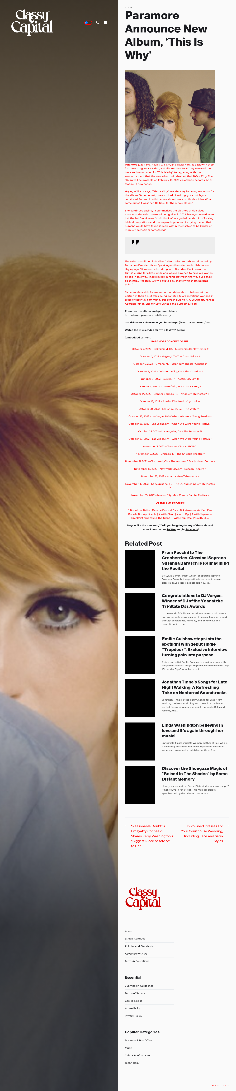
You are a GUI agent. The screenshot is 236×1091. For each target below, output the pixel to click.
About (129, 931)
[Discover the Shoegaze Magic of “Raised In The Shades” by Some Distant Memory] (140, 785)
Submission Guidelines (139, 985)
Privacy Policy (133, 1015)
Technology (132, 1062)
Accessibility (132, 1008)
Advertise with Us (136, 953)
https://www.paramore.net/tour (191, 322)
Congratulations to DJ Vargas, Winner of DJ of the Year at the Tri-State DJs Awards (192, 601)
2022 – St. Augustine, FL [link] (157, 483)
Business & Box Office (138, 1040)
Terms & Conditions (137, 961)
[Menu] (105, 22)
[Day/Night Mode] (88, 22)
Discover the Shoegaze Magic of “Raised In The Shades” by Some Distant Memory (195, 773)
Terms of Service (135, 993)
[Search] (98, 22)
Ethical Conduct (135, 938)
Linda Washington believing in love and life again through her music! (192, 730)
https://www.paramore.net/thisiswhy (148, 315)
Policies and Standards (139, 946)
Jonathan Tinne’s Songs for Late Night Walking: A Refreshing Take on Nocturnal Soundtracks (194, 687)
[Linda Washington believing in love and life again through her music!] (140, 741)
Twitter (171, 529)
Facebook (192, 529)
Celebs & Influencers (137, 1055)
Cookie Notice (133, 1000)
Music (129, 8)
